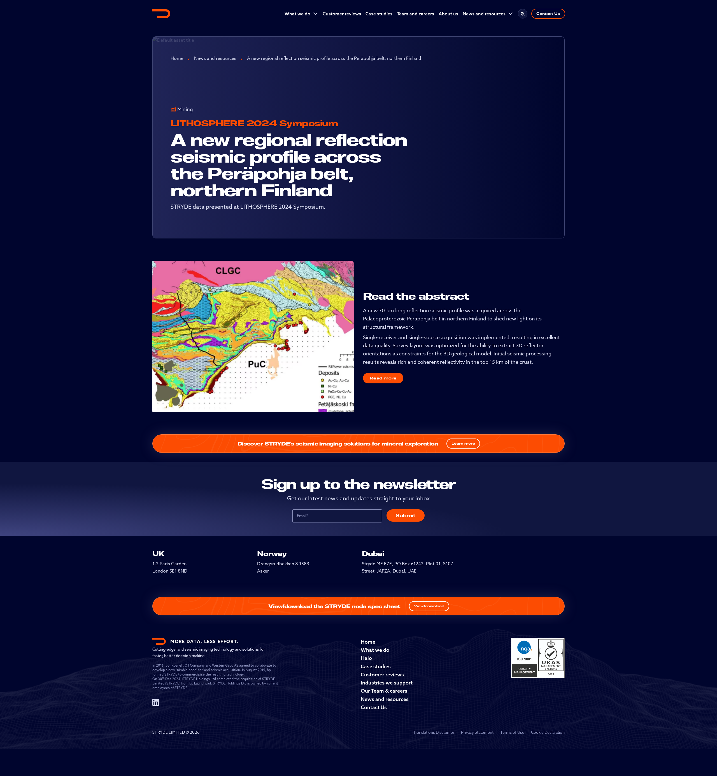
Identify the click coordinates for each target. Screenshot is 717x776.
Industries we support (387, 682)
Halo (366, 658)
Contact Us (548, 13)
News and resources (484, 14)
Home (177, 58)
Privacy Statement (477, 732)
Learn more (463, 443)
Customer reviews (342, 14)
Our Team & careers (384, 691)
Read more (383, 378)
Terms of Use (512, 732)
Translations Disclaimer (433, 732)
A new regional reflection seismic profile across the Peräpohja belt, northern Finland (334, 58)
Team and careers (415, 14)
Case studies (379, 14)
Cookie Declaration (548, 732)
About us (448, 14)
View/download (429, 606)
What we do (297, 14)
